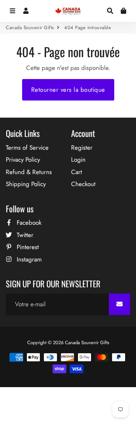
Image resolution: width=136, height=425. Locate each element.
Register (81, 147)
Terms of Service (27, 147)
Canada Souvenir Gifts (30, 27)
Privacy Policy (23, 159)
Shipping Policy (26, 184)
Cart (76, 172)
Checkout (83, 184)
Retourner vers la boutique (68, 89)
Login (78, 159)
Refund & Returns (29, 172)
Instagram (28, 259)
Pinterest (27, 247)
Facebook (28, 222)
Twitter (24, 235)
